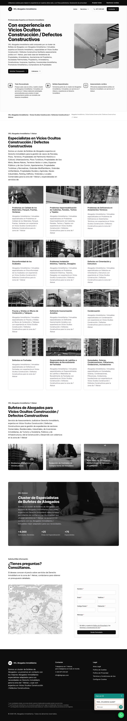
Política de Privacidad (100, 625)
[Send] (121, 707)
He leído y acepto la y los (95, 626)
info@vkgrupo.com (62, 675)
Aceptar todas (97, 3)
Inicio (75, 9)
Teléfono (101, 597)
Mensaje (80, 615)
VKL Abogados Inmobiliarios (25, 9)
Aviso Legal (97, 666)
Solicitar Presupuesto (17, 71)
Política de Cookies (100, 670)
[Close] (121, 696)
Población (101, 606)
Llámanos (35, 71)
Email (79, 597)
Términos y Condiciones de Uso (90, 627)
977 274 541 (100, 9)
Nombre (80, 589)
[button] (35, 609)
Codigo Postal (82, 606)
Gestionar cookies (112, 3)
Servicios (83, 9)
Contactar (111, 9)
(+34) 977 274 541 (61, 672)
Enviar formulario (96, 632)
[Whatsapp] (121, 715)
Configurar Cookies (100, 679)
